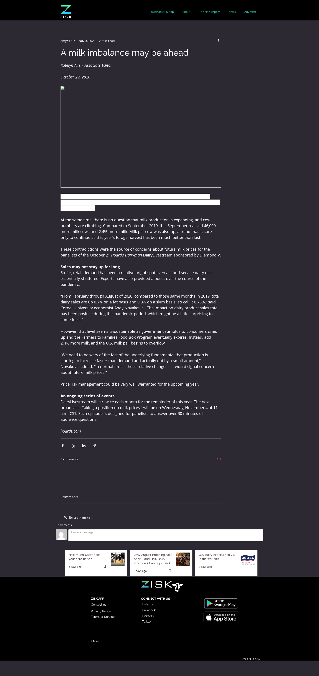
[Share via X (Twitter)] (73, 446)
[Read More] (221, 618)
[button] (186, 11)
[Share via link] (94, 446)
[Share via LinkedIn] (84, 446)
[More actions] (218, 40)
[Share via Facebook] (63, 446)
